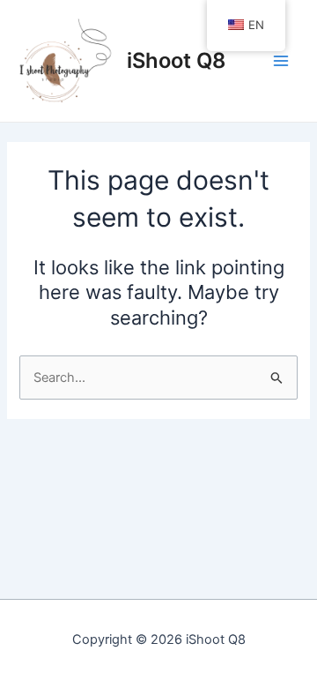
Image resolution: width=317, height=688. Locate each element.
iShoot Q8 (176, 60)
